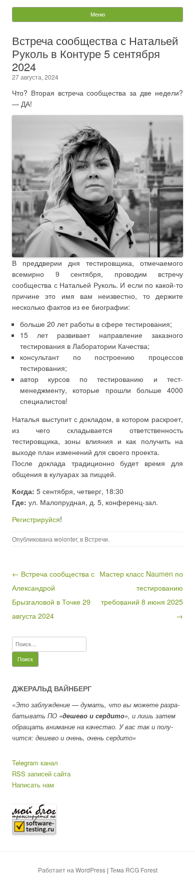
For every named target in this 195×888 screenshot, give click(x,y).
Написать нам (33, 784)
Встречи (96, 539)
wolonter (65, 539)
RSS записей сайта (41, 773)
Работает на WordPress (72, 869)
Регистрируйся (36, 519)
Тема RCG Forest (134, 869)
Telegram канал (35, 762)
